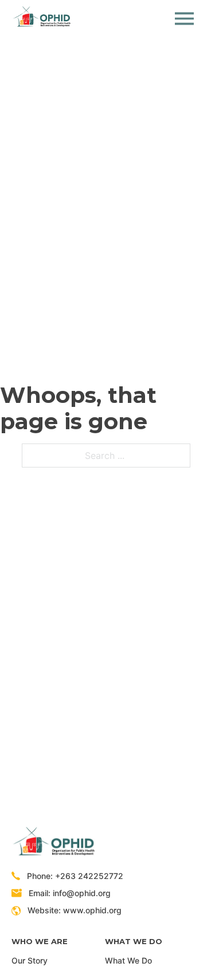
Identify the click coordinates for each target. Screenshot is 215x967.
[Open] (184, 18)
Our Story (29, 960)
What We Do (128, 960)
